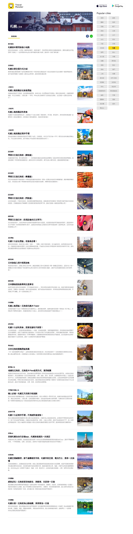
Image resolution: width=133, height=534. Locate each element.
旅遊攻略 (14, 36)
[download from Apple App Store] (101, 5)
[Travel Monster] (15, 6)
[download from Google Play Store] (117, 5)
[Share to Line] (91, 37)
